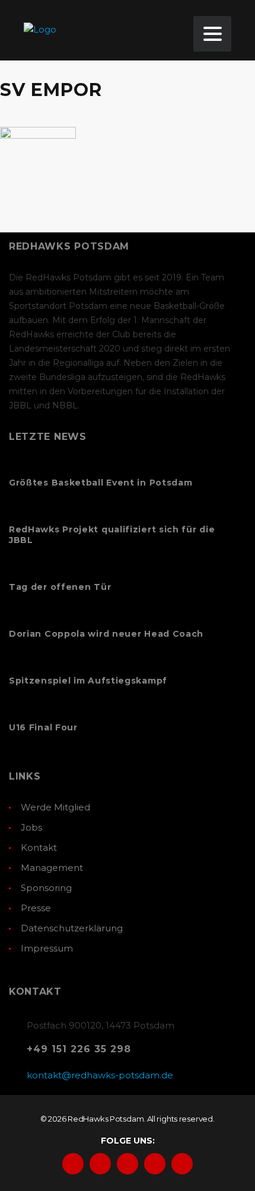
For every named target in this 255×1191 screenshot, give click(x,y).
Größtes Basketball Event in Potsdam (101, 482)
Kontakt (39, 847)
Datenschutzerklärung (72, 928)
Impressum (47, 948)
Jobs (31, 827)
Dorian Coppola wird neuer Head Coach (106, 633)
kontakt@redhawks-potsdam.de (100, 1075)
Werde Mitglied (55, 807)
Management (52, 867)
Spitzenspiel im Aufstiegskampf (88, 680)
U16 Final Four (43, 727)
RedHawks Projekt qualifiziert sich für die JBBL (112, 534)
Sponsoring (46, 887)
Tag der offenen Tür (60, 587)
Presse (36, 908)
